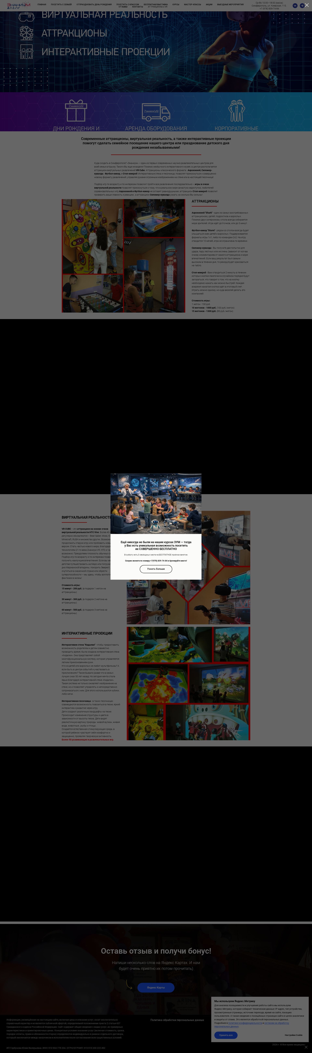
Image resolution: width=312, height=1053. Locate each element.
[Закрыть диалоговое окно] (306, 5)
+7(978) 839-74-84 (158, 561)
